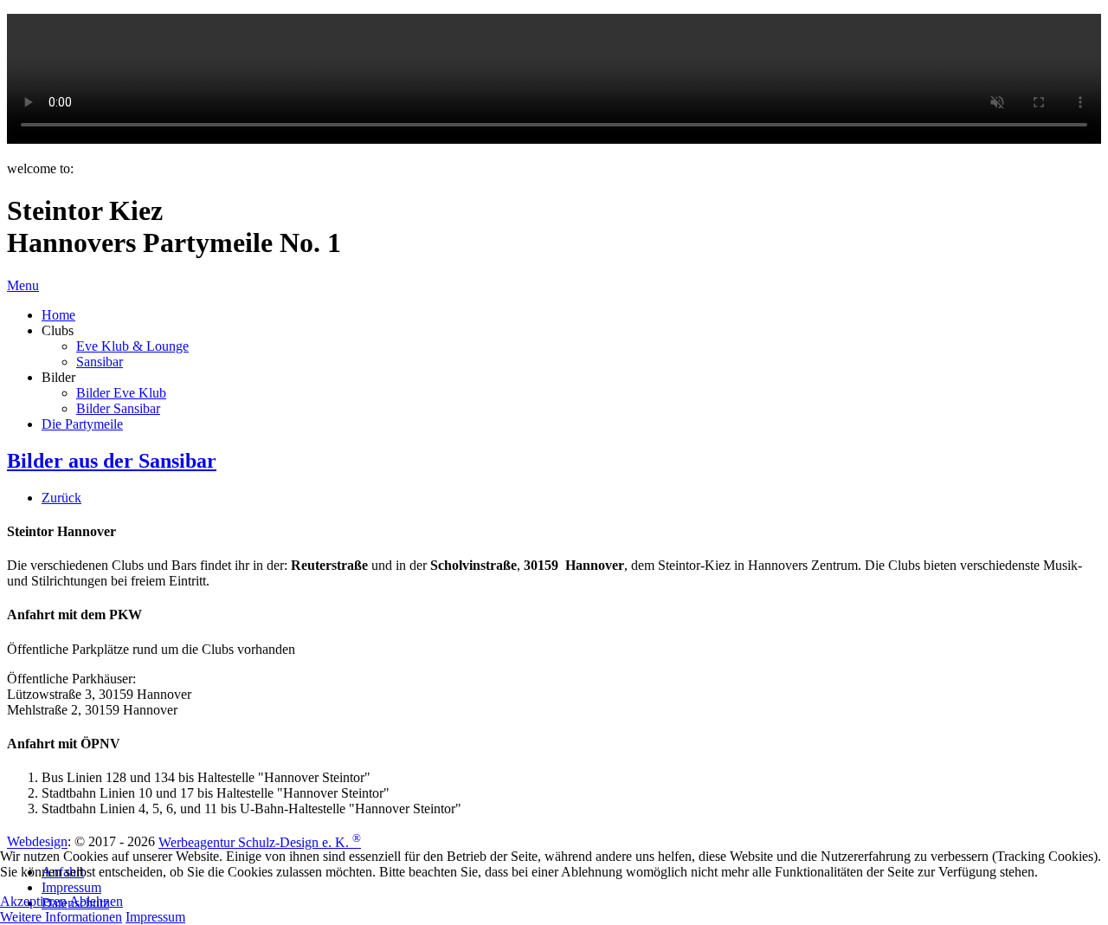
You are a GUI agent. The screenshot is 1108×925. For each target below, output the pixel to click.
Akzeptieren (33, 901)
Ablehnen (96, 901)
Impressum (155, 916)
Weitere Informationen (61, 916)
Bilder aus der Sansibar (111, 461)
